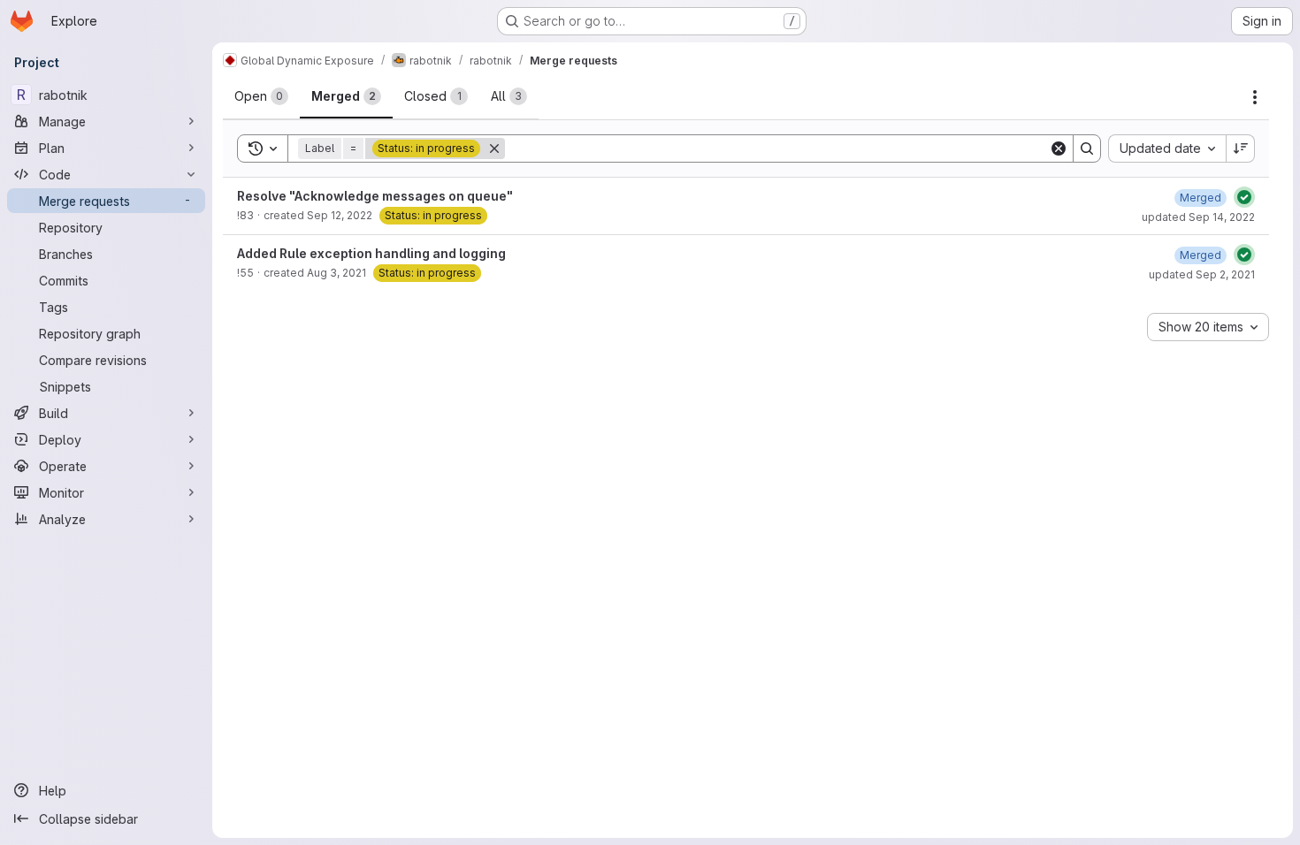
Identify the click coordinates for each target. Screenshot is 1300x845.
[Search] (1087, 148)
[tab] (261, 96)
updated (1198, 217)
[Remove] (494, 148)
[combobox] (1167, 148)
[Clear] (1058, 148)
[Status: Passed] (1244, 197)
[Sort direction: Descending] (1241, 148)
